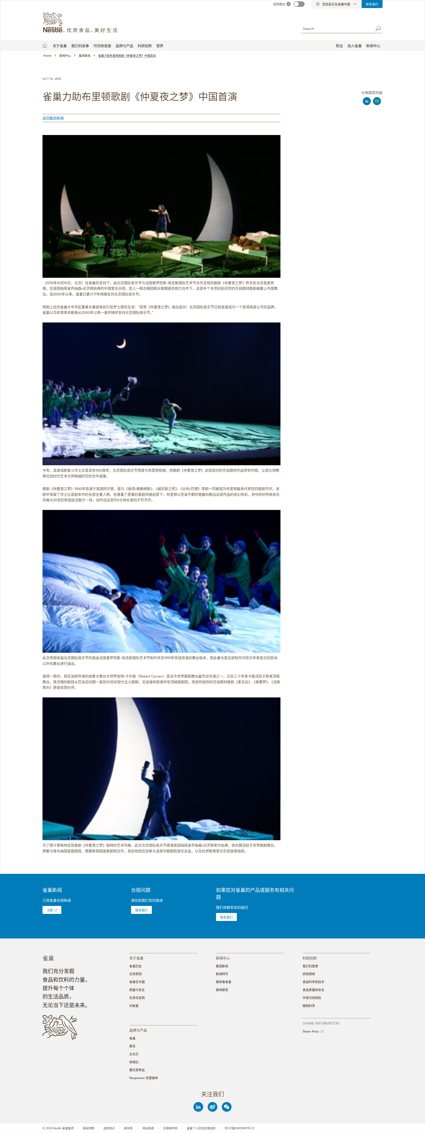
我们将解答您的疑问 (232, 907)
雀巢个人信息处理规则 (201, 1128)
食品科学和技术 (313, 982)
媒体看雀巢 (223, 982)
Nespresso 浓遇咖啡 (143, 1078)
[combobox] (336, 28)
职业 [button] (339, 45)
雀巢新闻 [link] (52, 889)
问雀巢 (134, 1006)
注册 (50, 910)
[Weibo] (212, 1107)
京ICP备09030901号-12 (239, 1128)
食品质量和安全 (313, 990)
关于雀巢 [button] (60, 45)
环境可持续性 (312, 998)
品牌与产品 (124, 45)
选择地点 (109, 1128)
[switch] (299, 4)
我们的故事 (80, 45)
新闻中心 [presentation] (223, 957)
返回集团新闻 (53, 118)
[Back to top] (416, 1125)
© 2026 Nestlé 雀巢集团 (58, 1128)
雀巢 (132, 1038)
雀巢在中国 (137, 982)
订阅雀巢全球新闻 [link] (56, 900)
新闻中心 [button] (373, 45)
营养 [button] (159, 45)
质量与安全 (137, 990)
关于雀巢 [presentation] (136, 957)
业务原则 (135, 974)
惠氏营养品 (137, 1070)
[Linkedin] (198, 1107)
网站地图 (88, 1128)
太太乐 (134, 1054)
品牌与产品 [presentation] (138, 1030)
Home (44, 45)
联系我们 (372, 4)
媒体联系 (222, 990)
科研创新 (145, 45)
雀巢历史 (135, 966)
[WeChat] (227, 1107)
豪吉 (132, 1046)
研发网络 (309, 974)
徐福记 (134, 1062)
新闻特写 (222, 974)
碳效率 (128, 1128)
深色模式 (279, 4)
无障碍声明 (170, 1128)
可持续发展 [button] (102, 45)
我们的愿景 (310, 966)
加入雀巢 (355, 45)
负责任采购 (137, 998)
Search (378, 28)
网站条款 (148, 1128)
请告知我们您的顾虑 (147, 900)
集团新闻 (222, 966)
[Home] (82, 22)
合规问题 (141, 889)
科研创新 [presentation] (310, 957)
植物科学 (309, 1006)
